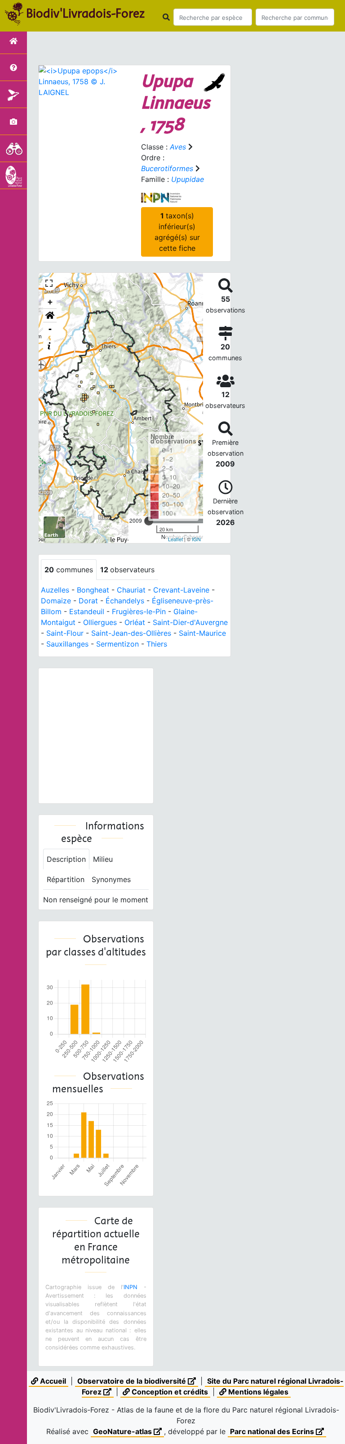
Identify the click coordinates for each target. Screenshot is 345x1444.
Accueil (52, 1380)
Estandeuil (86, 611)
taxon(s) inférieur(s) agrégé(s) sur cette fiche (177, 232)
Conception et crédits (169, 1391)
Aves (178, 146)
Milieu (103, 859)
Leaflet (175, 539)
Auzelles (55, 589)
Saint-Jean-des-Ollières (131, 633)
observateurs (127, 569)
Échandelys (125, 600)
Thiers (156, 643)
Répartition (65, 879)
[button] (50, 315)
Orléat (134, 622)
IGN (196, 539)
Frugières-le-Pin (139, 611)
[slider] (148, 520)
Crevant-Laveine (181, 589)
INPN (130, 1287)
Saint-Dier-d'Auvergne (190, 622)
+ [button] (50, 302)
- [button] (50, 329)
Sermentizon (117, 643)
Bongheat (93, 589)
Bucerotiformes (167, 168)
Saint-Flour (65, 633)
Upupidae (187, 179)
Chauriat (131, 589)
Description (66, 859)
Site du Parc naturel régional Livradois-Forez (213, 1386)
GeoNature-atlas (123, 1431)
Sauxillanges (67, 643)
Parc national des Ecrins (273, 1431)
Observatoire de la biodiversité (132, 1380)
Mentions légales (257, 1391)
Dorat (88, 600)
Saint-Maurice (202, 633)
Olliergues (100, 622)
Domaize (56, 600)
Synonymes (111, 879)
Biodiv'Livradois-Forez (85, 13)
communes (68, 569)
